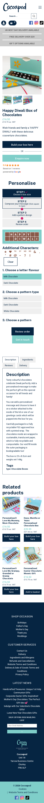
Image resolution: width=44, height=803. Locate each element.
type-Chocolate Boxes (17, 469)
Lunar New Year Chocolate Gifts (22, 713)
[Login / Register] (3, 23)
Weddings (22, 636)
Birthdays (22, 622)
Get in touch (23, 339)
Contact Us (22, 651)
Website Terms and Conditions (22, 664)
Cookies (23, 789)
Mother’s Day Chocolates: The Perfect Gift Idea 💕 (22, 701)
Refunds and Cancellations (22, 661)
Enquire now (22, 158)
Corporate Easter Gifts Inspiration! (22, 696)
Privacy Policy (22, 674)
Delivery (23, 365)
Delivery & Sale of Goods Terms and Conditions (22, 669)
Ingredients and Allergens (22, 657)
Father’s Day (22, 626)
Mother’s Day (22, 629)
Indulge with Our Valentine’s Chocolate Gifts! (22, 708)
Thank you (22, 633)
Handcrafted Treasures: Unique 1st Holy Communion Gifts (22, 691)
